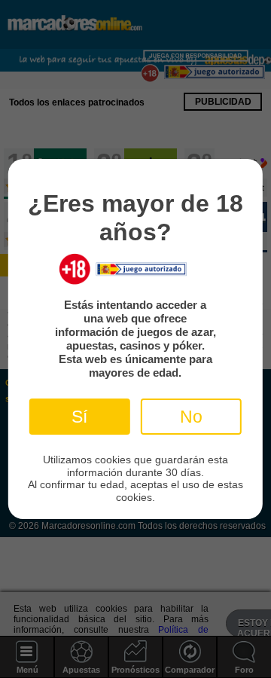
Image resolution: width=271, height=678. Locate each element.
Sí (79, 416)
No (191, 416)
